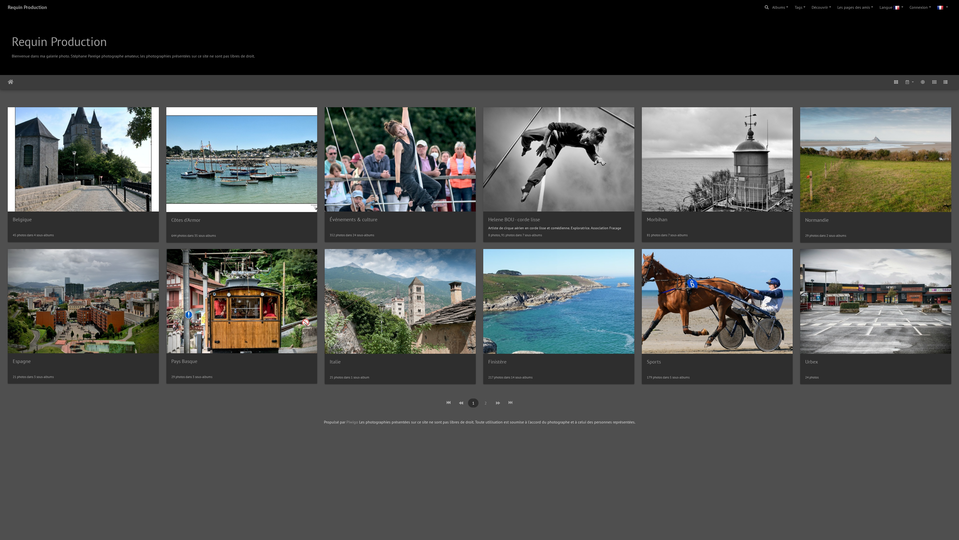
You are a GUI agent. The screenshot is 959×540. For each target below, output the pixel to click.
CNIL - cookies (61, 535)
